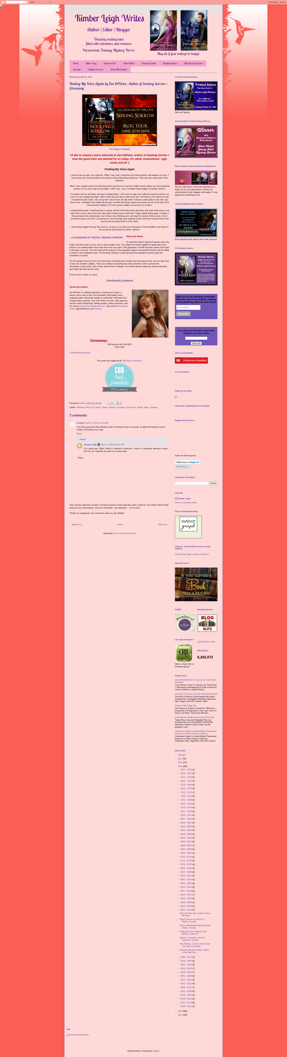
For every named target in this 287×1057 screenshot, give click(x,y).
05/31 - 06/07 (186, 883)
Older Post (162, 524)
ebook (104, 407)
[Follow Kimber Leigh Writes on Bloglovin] (188, 464)
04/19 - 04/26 (186, 906)
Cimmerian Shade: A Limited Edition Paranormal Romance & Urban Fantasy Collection (195, 732)
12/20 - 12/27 (186, 773)
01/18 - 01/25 (186, 999)
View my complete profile (186, 502)
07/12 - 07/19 (186, 860)
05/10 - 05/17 (186, 895)
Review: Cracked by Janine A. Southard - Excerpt (193, 939)
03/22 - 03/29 (186, 964)
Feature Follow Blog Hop (185, 705)
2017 (180, 759)
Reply (79, 433)
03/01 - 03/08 (186, 976)
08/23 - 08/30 (186, 838)
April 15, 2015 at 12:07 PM (112, 445)
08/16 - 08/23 (186, 841)
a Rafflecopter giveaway (80, 352)
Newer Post (77, 524)
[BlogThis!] (111, 403)
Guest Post (131, 407)
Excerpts (77, 69)
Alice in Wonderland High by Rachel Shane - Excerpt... (195, 926)
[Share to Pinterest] (120, 403)
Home (75, 63)
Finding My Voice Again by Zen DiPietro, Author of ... (193, 932)
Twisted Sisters (170, 63)
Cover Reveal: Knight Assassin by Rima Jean (194, 717)
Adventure (80, 407)
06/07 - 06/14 (186, 879)
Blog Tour (90, 407)
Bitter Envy (91, 63)
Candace (81, 423)
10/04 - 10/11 (186, 815)
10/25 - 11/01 (186, 804)
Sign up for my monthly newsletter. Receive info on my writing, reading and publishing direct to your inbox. (196, 299)
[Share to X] (114, 403)
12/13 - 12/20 (186, 777)
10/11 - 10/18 (186, 811)
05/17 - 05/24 (186, 891)
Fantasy (112, 407)
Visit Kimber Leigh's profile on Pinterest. (192, 554)
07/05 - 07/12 (186, 864)
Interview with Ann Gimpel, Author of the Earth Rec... (194, 951)
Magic (146, 407)
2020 (180, 755)
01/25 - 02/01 (186, 995)
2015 (180, 766)
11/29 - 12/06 (186, 785)
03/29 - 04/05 (186, 961)
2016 (180, 762)
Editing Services (95, 69)
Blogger (156, 1051)
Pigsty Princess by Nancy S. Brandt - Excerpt (192, 920)
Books (98, 407)
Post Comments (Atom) (125, 533)
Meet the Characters (193, 63)
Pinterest (98, 309)
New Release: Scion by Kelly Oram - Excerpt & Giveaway (195, 945)
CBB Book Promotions (132, 361)
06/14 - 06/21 (186, 876)
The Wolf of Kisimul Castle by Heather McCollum (196, 694)
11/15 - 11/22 (186, 792)
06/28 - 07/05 (186, 868)
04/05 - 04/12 (186, 957)
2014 (180, 1011)
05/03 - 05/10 (186, 898)
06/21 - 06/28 (186, 872)
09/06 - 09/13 (186, 830)
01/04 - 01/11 (186, 1006)
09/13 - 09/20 (186, 826)
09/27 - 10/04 (186, 819)
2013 (180, 1015)
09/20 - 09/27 (186, 823)
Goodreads (113, 280)
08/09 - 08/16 (186, 845)
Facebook (123, 306)
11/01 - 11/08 (186, 800)
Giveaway (121, 407)
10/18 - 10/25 (186, 807)
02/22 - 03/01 (186, 980)
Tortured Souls (148, 63)
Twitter (73, 309)
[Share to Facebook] (117, 403)
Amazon (128, 280)
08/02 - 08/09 (186, 849)
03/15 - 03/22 (186, 968)
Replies (83, 439)
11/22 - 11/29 (186, 788)
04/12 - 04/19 (186, 910)
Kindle (140, 407)
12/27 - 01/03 (186, 770)
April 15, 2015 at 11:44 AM (97, 423)
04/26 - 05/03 (186, 902)
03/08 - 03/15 (186, 972)
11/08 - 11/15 (186, 796)
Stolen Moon (128, 63)
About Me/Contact (118, 69)
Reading (153, 407)
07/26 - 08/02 (186, 853)
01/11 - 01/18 (186, 1002)
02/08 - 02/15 (186, 987)
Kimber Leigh (90, 445)
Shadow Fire (110, 63)
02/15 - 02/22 (186, 983)
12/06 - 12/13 (186, 781)
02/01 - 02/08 (186, 991)
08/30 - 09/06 (186, 834)
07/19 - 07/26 (186, 857)
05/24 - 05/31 (186, 887)
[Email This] (109, 403)
